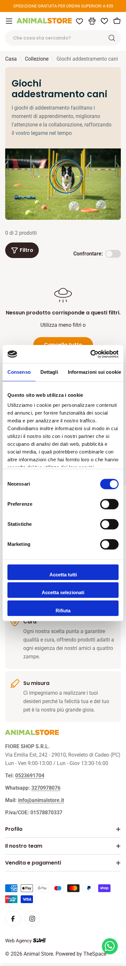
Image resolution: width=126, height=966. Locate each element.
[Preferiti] (79, 21)
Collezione (36, 59)
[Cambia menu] (9, 21)
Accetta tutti (63, 574)
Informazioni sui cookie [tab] (94, 372)
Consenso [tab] (19, 372)
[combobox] (63, 38)
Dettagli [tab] (49, 372)
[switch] (109, 504)
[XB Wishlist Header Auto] (104, 21)
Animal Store (38, 954)
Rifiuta (63, 610)
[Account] (92, 21)
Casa (11, 59)
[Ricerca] (112, 38)
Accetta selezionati (63, 592)
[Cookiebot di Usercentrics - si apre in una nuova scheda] (91, 354)
